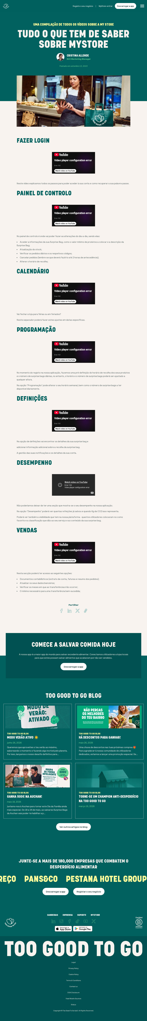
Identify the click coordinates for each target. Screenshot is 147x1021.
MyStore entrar (106, 6)
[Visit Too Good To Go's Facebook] (61, 610)
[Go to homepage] (6, 6)
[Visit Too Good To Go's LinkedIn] (53, 921)
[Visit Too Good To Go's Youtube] (85, 921)
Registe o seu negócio (83, 6)
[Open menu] (142, 5)
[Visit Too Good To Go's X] (93, 921)
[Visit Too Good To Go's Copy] (85, 610)
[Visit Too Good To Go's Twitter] (77, 610)
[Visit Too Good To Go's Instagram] (61, 921)
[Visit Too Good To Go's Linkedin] (69, 610)
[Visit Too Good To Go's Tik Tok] (77, 921)
